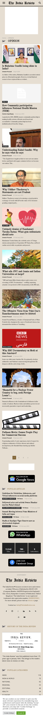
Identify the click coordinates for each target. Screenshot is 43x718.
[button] (3, 3)
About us (31, 600)
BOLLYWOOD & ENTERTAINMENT (12, 428)
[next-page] (28, 457)
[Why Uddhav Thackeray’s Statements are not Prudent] (21, 177)
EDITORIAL (6, 186)
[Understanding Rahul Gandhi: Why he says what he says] (21, 138)
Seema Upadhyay (8, 114)
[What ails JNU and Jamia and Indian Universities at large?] (21, 259)
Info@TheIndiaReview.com (25, 605)
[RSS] (30, 611)
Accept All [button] (21, 713)
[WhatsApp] (18, 617)
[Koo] (18, 611)
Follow (21, 543)
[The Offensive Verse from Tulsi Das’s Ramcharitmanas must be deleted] (21, 298)
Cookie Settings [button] (9, 713)
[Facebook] (6, 611)
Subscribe (34, 543)
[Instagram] (12, 611)
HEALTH (5, 102)
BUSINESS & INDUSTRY (9, 498)
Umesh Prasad (7, 71)
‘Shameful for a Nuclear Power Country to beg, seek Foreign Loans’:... (17, 393)
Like (8, 543)
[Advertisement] (21, 20)
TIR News (20, 498)
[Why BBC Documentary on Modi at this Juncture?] (21, 338)
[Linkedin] (24, 611)
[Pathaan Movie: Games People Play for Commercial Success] (21, 420)
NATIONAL (6, 307)
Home (4, 38)
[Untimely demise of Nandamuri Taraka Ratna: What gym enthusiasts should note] (21, 217)
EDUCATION (6, 267)
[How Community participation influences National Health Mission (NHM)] (21, 93)
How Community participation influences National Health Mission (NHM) (19, 108)
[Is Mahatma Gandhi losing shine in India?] (21, 53)
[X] (35, 611)
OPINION (5, 62)
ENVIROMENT (6, 526)
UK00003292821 (34, 598)
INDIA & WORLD (7, 347)
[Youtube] (24, 617)
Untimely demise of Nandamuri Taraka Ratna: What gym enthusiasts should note (21, 232)
